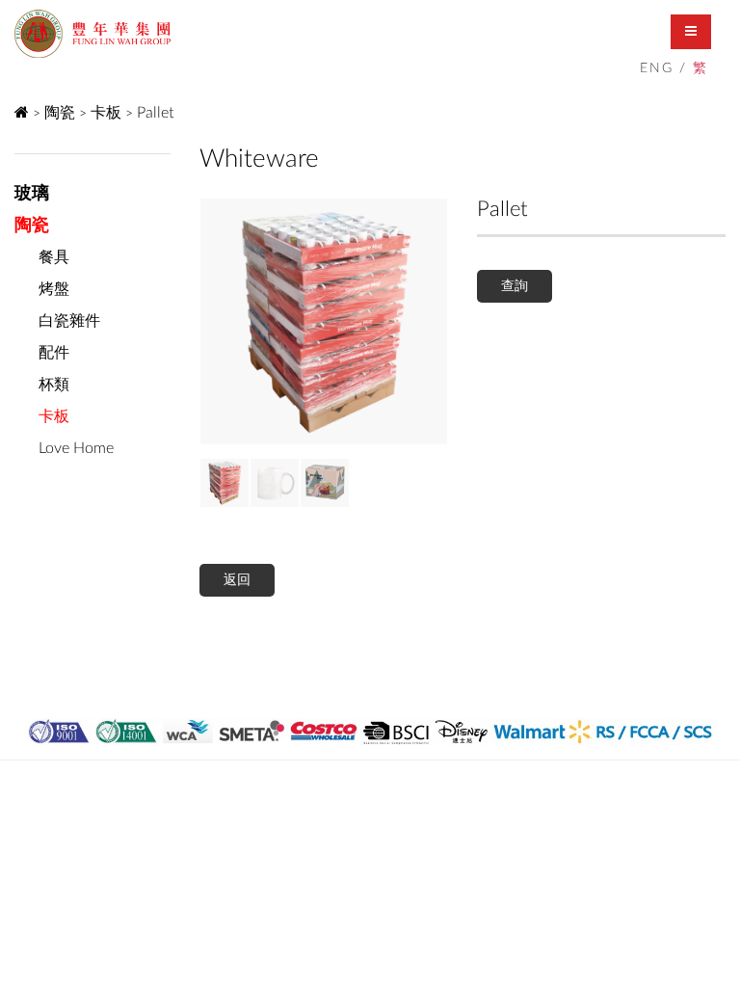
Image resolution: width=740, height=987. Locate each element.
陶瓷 (59, 112)
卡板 (106, 112)
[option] (323, 321)
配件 (54, 352)
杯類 (54, 384)
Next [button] (213, 321)
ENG (657, 68)
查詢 (514, 286)
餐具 (54, 257)
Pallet (155, 112)
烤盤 (54, 289)
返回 (237, 580)
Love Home (76, 448)
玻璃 (31, 193)
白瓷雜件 (69, 321)
